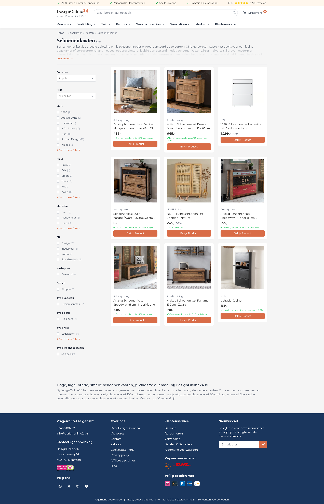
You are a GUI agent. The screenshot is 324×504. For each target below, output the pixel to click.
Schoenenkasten (107, 32)
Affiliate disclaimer (123, 460)
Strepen (67, 289)
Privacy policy (120, 455)
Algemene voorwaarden (109, 499)
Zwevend (68, 274)
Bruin (66, 165)
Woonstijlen (178, 24)
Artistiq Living (71, 117)
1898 (66, 112)
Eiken (66, 212)
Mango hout (70, 217)
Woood (67, 144)
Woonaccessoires (148, 24)
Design (67, 243)
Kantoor (121, 24)
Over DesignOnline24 (125, 428)
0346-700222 (66, 428)
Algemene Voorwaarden (181, 449)
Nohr (66, 133)
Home (60, 32)
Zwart (67, 192)
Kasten (90, 32)
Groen (66, 175)
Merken (201, 24)
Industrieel (69, 248)
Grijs (65, 170)
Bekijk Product (135, 143)
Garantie (170, 428)
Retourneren (174, 433)
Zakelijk (116, 444)
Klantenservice (225, 24)
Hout (66, 223)
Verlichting (84, 24)
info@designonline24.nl (73, 433)
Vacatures (117, 433)
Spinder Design (72, 139)
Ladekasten (70, 333)
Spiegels (68, 354)
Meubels (63, 24)
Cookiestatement (122, 449)
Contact (116, 439)
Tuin (104, 24)
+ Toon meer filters (68, 150)
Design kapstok (72, 304)
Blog (114, 466)
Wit (65, 186)
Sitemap (160, 499)
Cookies (149, 499)
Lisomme (68, 123)
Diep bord (69, 318)
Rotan (66, 254)
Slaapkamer (75, 32)
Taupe (66, 181)
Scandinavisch (71, 259)
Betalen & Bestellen (178, 444)
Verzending (172, 439)
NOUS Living (70, 128)
